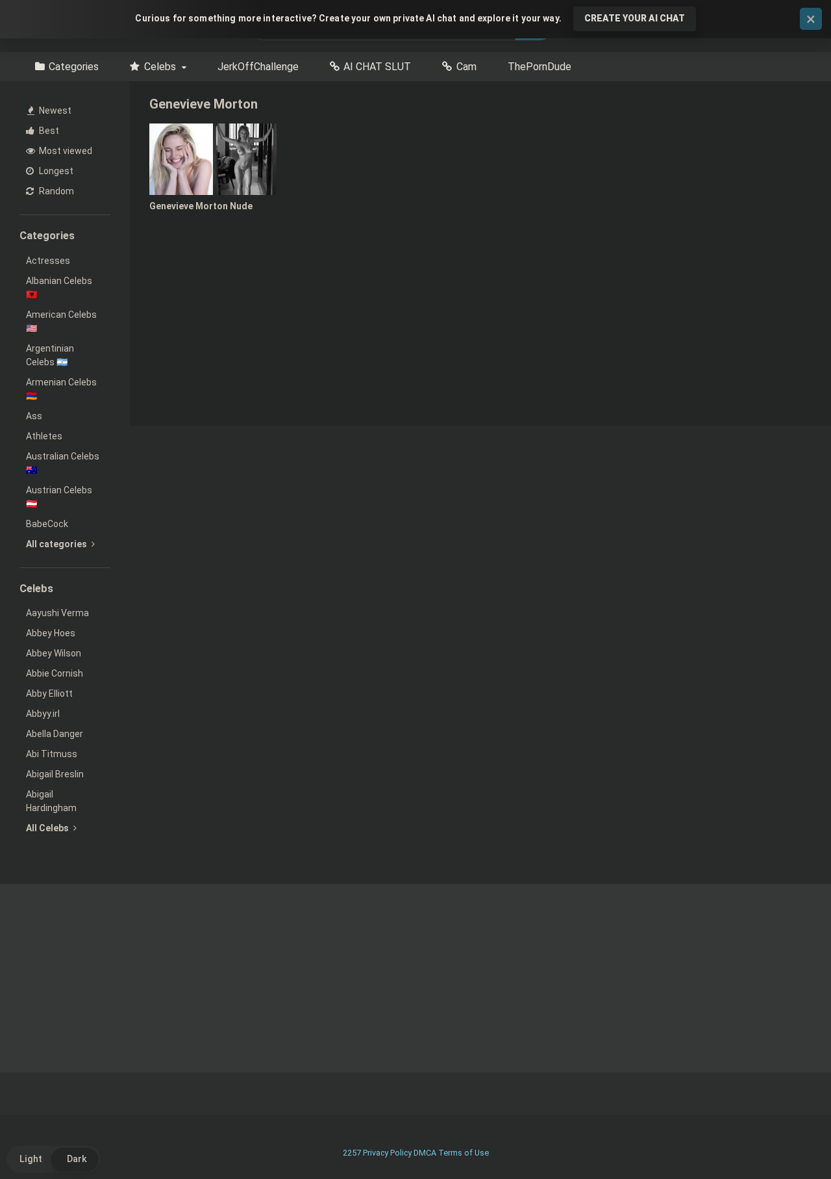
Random (55, 191)
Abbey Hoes (50, 633)
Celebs (160, 66)
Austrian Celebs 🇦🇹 (59, 497)
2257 (352, 1153)
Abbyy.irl (43, 713)
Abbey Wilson (53, 653)
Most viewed (64, 151)
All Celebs (48, 828)
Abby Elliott (49, 693)
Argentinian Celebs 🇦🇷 (50, 355)
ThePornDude (539, 66)
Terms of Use (463, 1153)
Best (48, 130)
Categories (74, 66)
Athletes (44, 436)
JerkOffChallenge (258, 66)
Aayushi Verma (57, 613)
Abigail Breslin (55, 774)
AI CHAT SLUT (377, 66)
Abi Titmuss (51, 754)
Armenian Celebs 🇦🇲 (61, 389)
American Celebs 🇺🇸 (61, 321)
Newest (54, 110)
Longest (55, 171)
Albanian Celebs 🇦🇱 (59, 288)
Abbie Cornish (54, 673)
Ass (34, 416)
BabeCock (47, 524)
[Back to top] (787, 1139)
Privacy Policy (387, 1153)
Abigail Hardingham (51, 801)
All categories (57, 544)
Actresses (48, 260)
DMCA (425, 1153)
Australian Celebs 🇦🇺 (62, 463)
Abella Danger (54, 734)
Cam (466, 66)
